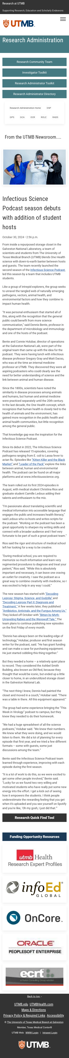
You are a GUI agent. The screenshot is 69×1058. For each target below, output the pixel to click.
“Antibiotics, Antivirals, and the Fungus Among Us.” (34, 610)
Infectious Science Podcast (47, 270)
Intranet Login (50, 1032)
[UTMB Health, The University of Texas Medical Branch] (34, 1045)
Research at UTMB (13, 3)
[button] (63, 19)
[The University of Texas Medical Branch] (19, 24)
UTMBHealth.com (41, 1004)
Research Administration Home (25, 108)
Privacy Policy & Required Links (24, 1015)
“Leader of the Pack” (31, 464)
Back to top (33, 996)
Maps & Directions (34, 1010)
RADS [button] (55, 117)
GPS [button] (12, 117)
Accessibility (55, 1015)
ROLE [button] (44, 117)
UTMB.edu (21, 1004)
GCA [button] (22, 117)
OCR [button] (32, 117)
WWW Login (32, 1032)
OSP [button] (49, 108)
